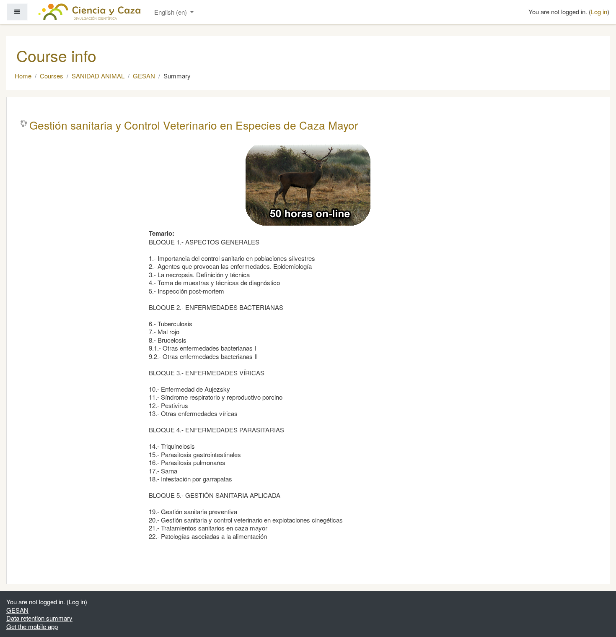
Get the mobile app (32, 626)
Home (23, 75)
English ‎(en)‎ (171, 12)
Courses (51, 75)
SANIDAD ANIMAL (98, 75)
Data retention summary (39, 618)
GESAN (144, 75)
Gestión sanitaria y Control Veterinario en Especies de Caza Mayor (193, 125)
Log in (599, 11)
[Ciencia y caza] (89, 11)
